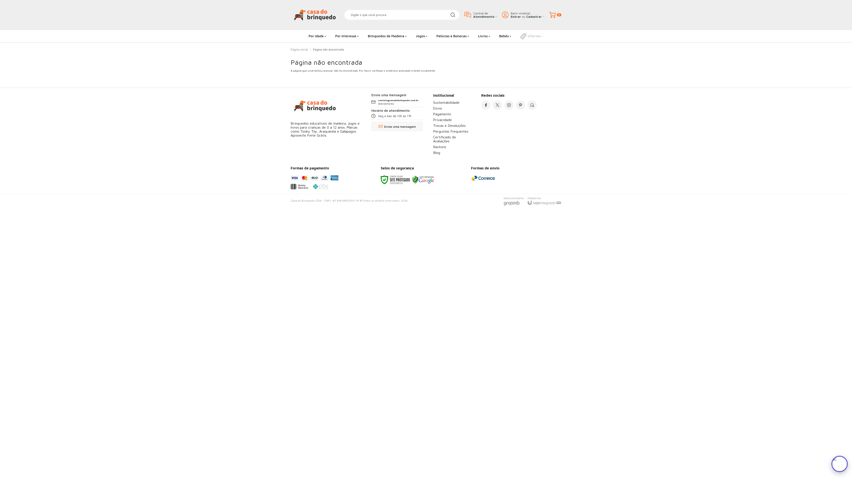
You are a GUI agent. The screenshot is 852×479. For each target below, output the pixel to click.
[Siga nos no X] (497, 105)
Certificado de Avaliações (444, 139)
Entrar (516, 16)
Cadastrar (534, 16)
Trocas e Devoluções (449, 126)
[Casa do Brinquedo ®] (315, 15)
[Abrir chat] (840, 464)
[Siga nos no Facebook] (486, 105)
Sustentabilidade (446, 102)
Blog (436, 153)
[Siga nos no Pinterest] (520, 105)
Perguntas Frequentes (450, 131)
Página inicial (299, 49)
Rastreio (439, 147)
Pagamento (442, 114)
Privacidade (442, 120)
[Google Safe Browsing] (423, 179)
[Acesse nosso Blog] (532, 105)
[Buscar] (453, 15)
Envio (437, 108)
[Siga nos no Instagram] (509, 105)
